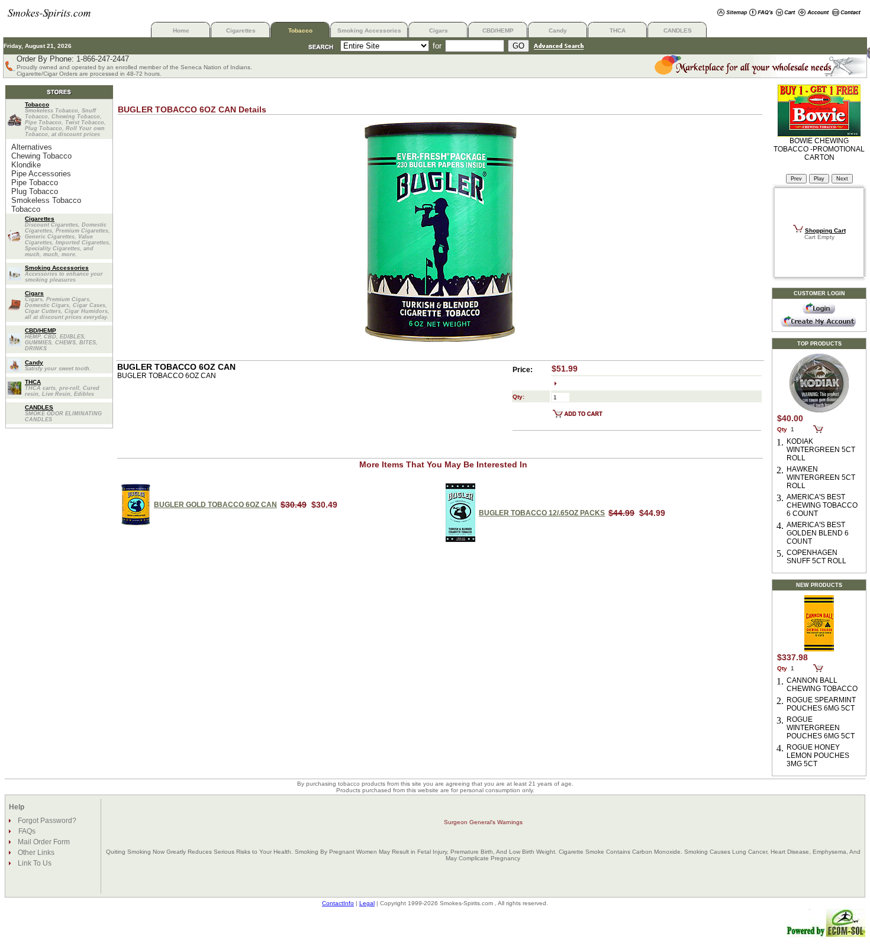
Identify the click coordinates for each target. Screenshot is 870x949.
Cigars (438, 30)
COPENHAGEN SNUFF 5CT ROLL (816, 556)
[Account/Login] (814, 13)
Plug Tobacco (34, 191)
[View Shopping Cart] (785, 13)
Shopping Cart (825, 230)
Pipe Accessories (41, 173)
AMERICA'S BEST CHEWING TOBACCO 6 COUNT (822, 505)
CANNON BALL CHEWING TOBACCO (822, 684)
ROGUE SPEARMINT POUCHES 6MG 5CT (821, 704)
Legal (367, 903)
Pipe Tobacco (34, 182)
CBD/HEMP (498, 30)
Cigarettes (241, 30)
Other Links (35, 852)
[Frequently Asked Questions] (761, 13)
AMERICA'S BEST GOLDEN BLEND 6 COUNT (818, 533)
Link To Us (33, 863)
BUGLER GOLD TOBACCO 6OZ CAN (215, 505)
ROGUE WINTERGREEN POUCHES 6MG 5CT (821, 727)
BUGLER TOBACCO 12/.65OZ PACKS (542, 513)
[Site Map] (732, 13)
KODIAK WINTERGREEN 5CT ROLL (821, 449)
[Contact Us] (847, 13)
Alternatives (31, 147)
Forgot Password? (46, 820)
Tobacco (300, 30)
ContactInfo (338, 903)
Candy (558, 30)
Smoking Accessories (369, 30)
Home (181, 30)
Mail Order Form (43, 842)
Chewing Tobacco (41, 155)
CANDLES (677, 30)
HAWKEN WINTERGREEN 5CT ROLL (821, 477)
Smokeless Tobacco (46, 200)
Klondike (26, 164)
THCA (618, 30)
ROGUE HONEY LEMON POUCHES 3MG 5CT (818, 755)
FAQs (27, 831)
